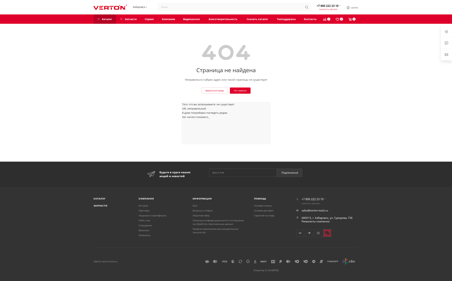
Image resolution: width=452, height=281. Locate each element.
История (143, 205)
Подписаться (289, 172)
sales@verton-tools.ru (315, 210)
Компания (146, 198)
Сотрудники (145, 225)
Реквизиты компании (316, 221)
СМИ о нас (144, 220)
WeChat (327, 233)
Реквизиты (144, 235)
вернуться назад (215, 90)
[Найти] (306, 7)
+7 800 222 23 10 (327, 6)
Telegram (309, 233)
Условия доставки (263, 210)
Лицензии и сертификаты (152, 215)
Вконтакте (300, 233)
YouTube (318, 233)
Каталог (100, 198)
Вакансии (144, 230)
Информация (202, 198)
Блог (195, 205)
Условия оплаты (263, 205)
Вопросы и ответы (203, 210)
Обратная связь (201, 215)
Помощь (260, 198)
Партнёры (144, 210)
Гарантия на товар (264, 215)
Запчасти (100, 205)
